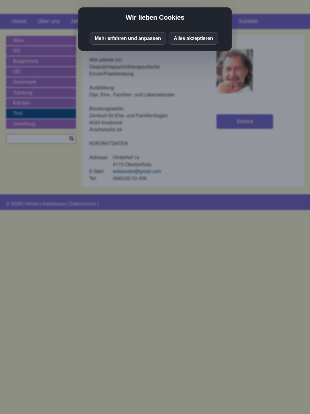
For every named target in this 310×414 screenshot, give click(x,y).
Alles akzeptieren (193, 38)
